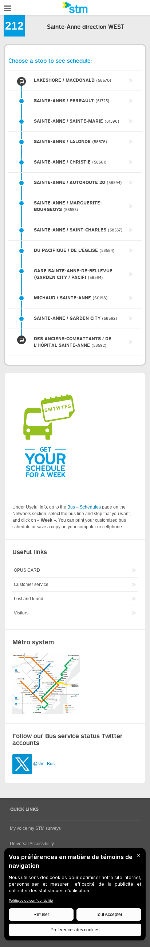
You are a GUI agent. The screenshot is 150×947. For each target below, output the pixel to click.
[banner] (75, 8)
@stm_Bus (44, 763)
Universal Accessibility (32, 843)
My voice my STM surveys (35, 828)
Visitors (21, 613)
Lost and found (28, 598)
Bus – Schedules (84, 507)
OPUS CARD (27, 570)
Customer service (31, 584)
